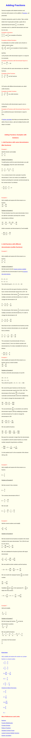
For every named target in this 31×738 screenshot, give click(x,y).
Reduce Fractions (6, 728)
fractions (25, 13)
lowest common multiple (20, 269)
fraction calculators (6, 735)
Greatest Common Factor (8, 730)
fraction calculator (7, 119)
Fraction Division (6, 725)
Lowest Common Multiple (8, 733)
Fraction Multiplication (7, 723)
